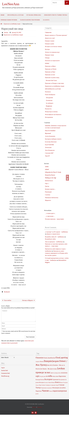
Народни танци (49, 55)
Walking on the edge (50, 178)
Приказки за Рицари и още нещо (54, 83)
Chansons (39, 358)
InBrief (47, 169)
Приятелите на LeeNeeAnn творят (12, 23)
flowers (42, 361)
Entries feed (4, 370)
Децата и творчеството (53, 234)
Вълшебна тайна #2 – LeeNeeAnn (54, 237)
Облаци (47, 58)
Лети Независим (50, 150)
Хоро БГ (47, 156)
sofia (50, 376)
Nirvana (34, 407)
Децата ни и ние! (50, 38)
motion (59, 372)
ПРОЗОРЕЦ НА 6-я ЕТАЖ (53, 89)
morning (55, 372)
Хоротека (39, 391)
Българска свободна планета (53, 139)
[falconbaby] (67, 179)
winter (57, 376)
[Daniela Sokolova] (67, 176)
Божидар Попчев (40, 379)
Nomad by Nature (50, 175)
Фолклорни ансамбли (59, 387)
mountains (64, 372)
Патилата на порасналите (52, 60)
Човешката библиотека (51, 197)
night (38, 376)
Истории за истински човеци (53, 46)
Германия (55, 379)
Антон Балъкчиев (50, 136)
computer (38, 361)
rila (47, 376)
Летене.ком (48, 147)
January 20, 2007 (16, 32)
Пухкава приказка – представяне (54, 219)
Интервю (41, 382)
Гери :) (47, 183)
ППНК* (47, 63)
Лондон (37, 385)
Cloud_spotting (62, 357)
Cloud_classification (49, 358)
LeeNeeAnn (10, 4)
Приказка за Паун (50, 72)
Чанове (45, 390)
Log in (3, 367)
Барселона (62, 376)
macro (52, 372)
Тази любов (7, 300)
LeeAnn (6, 32)
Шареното (48, 200)
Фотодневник (49, 117)
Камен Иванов (52, 382)
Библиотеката (49, 180)
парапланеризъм (60, 391)
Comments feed (5, 373)
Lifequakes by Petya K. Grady (53, 172)
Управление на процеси (46, 387)
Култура (47, 49)
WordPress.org (5, 376)
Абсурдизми (49, 97)
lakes (55, 369)
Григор (47, 186)
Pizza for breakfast (50, 130)
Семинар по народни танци (51, 385)
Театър (38, 388)
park (42, 376)
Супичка (47, 195)
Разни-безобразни (50, 94)
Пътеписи (48, 92)
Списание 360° (49, 153)
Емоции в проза (49, 41)
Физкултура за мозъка (51, 111)
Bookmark (7, 292)
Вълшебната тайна (50, 239)
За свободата (49, 103)
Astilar (47, 166)
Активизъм (49, 100)
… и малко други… (50, 213)
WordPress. (39, 407)
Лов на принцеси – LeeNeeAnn (54, 242)
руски (37, 393)
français (48, 361)
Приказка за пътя (50, 74)
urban (54, 376)
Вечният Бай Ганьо (51, 80)
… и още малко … (50, 216)
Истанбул (46, 382)
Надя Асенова (42, 385)
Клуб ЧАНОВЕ (49, 144)
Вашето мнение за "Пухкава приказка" (56, 35)
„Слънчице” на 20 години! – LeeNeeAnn (56, 232)
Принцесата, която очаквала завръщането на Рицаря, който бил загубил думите (56, 253)
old (40, 376)
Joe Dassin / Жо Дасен (47, 369)
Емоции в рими (49, 44)
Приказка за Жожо (50, 66)
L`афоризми (48, 32)
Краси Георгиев (64, 382)
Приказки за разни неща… (52, 77)
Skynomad (48, 133)
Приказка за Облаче (50, 69)
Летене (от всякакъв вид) (52, 52)
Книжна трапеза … (50, 189)
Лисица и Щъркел (27, 300)
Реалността (48, 109)
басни (50, 391)
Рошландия (48, 192)
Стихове (61, 385)
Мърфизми (49, 106)
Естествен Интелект (51, 142)
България (48, 379)
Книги (57, 382)
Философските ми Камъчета (53, 114)
